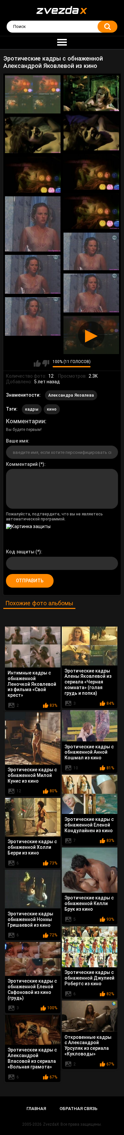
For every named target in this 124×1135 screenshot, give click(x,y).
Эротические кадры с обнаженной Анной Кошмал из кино (89, 752)
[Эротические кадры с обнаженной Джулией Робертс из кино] (89, 946)
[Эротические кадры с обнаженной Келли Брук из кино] (89, 870)
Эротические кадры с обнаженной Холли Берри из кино (32, 847)
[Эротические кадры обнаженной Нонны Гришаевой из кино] (33, 889)
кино (52, 409)
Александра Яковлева (71, 395)
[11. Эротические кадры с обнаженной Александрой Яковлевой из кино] (91, 293)
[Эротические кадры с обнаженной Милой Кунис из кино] (33, 738)
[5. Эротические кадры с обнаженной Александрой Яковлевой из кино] (91, 172)
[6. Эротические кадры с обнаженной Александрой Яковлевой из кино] (33, 175)
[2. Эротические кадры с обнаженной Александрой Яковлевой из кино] (91, 93)
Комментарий (22, 464)
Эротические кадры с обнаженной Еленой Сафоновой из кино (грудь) (32, 989)
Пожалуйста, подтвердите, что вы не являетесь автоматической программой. (54, 516)
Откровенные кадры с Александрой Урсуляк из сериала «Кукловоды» (87, 1045)
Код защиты (20, 551)
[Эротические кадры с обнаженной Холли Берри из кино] (33, 817)
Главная (36, 1108)
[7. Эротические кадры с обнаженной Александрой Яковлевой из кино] (91, 211)
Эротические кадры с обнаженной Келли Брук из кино (89, 903)
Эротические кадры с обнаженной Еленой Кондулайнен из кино (89, 825)
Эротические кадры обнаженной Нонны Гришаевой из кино (30, 919)
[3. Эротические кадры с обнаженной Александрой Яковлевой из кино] (91, 132)
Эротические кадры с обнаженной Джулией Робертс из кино (89, 978)
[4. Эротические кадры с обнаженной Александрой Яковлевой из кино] (33, 135)
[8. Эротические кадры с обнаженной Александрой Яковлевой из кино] (33, 224)
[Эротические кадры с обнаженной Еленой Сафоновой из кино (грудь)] (33, 959)
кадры (32, 409)
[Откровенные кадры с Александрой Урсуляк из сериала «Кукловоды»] (89, 1016)
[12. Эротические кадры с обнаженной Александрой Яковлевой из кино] (33, 316)
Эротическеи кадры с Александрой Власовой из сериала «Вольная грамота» (32, 1058)
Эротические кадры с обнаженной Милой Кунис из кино (32, 775)
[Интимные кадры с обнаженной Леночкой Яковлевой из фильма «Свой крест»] (33, 647)
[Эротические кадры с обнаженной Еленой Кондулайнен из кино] (89, 794)
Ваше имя (17, 441)
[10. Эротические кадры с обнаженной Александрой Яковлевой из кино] (33, 274)
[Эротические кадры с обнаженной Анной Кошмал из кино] (89, 725)
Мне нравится (37, 363)
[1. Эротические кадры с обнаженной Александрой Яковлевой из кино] (33, 94)
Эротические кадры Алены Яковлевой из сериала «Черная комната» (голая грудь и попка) (87, 682)
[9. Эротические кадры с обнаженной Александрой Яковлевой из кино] (91, 251)
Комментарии (25, 421)
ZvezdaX (51, 1124)
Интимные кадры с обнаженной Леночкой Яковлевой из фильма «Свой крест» (32, 684)
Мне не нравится (45, 363)
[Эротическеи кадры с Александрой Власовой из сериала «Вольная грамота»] (33, 1030)
